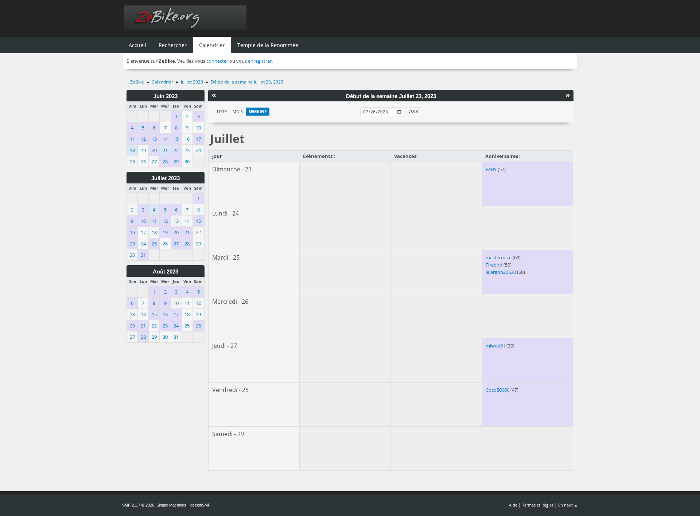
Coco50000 (497, 390)
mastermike (499, 257)
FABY (491, 169)
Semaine (258, 111)
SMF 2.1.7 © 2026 (138, 505)
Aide (513, 505)
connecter (217, 61)
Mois (238, 111)
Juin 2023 (165, 96)
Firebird (494, 264)
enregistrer (260, 61)
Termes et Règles (537, 505)
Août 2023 (165, 272)
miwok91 (495, 345)
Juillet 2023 (165, 178)
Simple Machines (171, 505)
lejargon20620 (501, 272)
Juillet (227, 138)
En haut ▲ (568, 505)
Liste (222, 111)
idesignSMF (200, 505)
